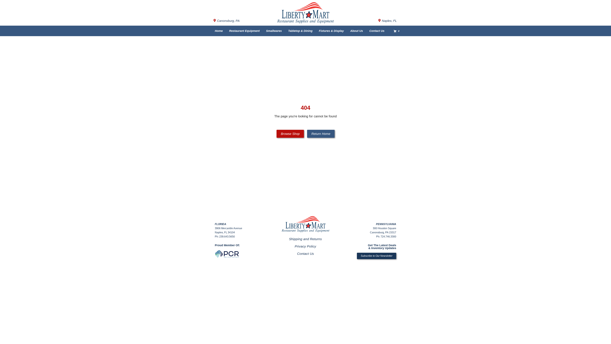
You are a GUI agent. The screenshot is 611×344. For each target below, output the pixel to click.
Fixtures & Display (331, 30)
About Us (356, 30)
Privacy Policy (305, 246)
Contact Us (376, 30)
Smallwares (274, 30)
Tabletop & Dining (300, 30)
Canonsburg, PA (228, 20)
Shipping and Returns (305, 239)
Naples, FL (389, 20)
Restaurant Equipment (244, 30)
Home (219, 30)
